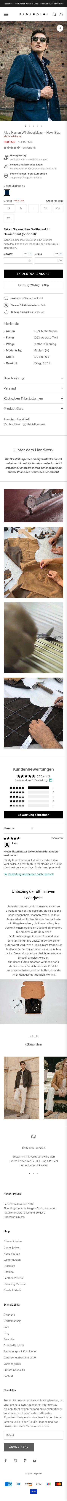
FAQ (6, 1327)
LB (30, 254)
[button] (12, 147)
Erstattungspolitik (14, 1369)
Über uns (9, 1314)
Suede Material (13, 1290)
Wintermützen (12, 1259)
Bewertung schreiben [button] (34, 815)
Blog (6, 1333)
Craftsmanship (12, 1320)
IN (61, 254)
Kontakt (8, 1376)
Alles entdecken (13, 1241)
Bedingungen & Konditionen (20, 1351)
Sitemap (9, 1271)
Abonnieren (19, 1447)
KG (25, 254)
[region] (33, 1150)
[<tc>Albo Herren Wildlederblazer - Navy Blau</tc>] (7, 192)
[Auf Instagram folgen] (15, 1461)
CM (56, 254)
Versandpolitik (12, 1363)
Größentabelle (54, 200)
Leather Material (13, 1278)
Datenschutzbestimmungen (20, 1357)
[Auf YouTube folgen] (34, 1461)
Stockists (9, 1265)
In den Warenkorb (33, 273)
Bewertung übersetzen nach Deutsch (31, 874)
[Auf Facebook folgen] (5, 1461)
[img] (12, 838)
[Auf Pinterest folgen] (25, 1461)
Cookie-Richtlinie (14, 1345)
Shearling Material (14, 1284)
